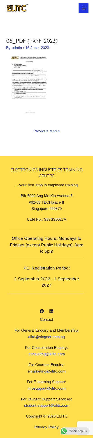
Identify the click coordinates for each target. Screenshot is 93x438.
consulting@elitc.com (46, 354)
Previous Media (46, 131)
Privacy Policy (46, 427)
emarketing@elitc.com (46, 371)
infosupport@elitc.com (46, 388)
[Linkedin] (51, 311)
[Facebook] (42, 311)
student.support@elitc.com (46, 405)
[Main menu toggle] (83, 8)
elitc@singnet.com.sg (46, 337)
